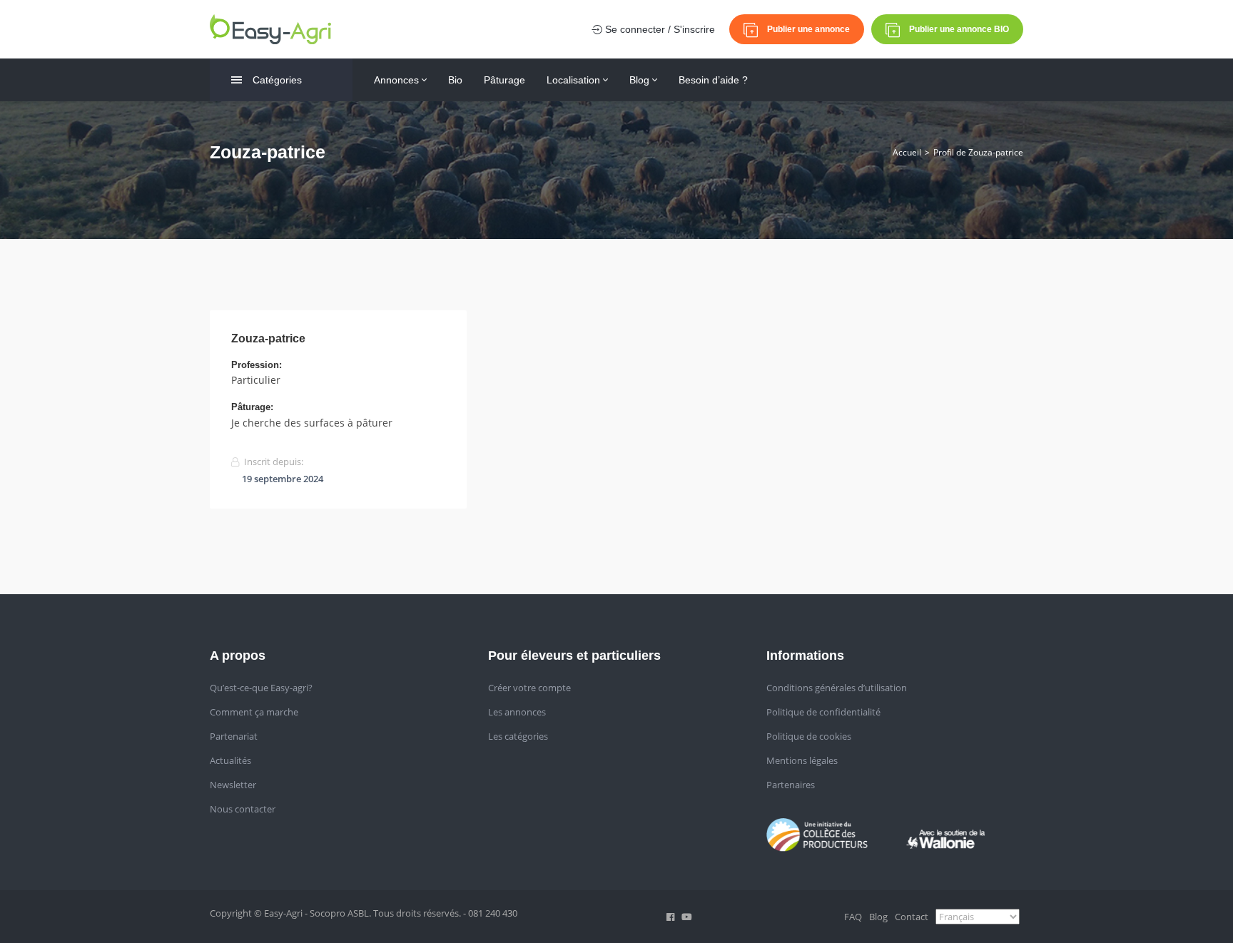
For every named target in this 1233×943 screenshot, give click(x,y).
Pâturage (504, 80)
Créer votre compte (529, 687)
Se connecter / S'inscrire (658, 29)
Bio (455, 80)
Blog (640, 80)
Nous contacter (242, 808)
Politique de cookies (808, 736)
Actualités (230, 760)
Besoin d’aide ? (713, 80)
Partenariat (234, 736)
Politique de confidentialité (823, 711)
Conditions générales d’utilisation (836, 687)
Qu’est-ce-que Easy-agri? (261, 687)
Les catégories (518, 736)
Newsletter (233, 784)
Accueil (907, 152)
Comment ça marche (254, 711)
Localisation (575, 80)
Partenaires (790, 784)
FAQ (853, 916)
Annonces (398, 80)
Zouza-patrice (268, 338)
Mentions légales (802, 760)
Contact (911, 916)
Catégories (277, 80)
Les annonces (517, 711)
